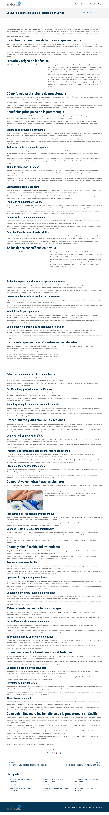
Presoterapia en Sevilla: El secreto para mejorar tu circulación (53, 780)
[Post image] (7, 779)
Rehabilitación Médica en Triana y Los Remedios (86, 789)
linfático (15, 170)
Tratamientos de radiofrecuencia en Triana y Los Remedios (87, 780)
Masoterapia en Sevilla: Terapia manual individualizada (20, 789)
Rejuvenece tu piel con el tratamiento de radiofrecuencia (20, 780)
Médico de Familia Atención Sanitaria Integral (55, 788)
